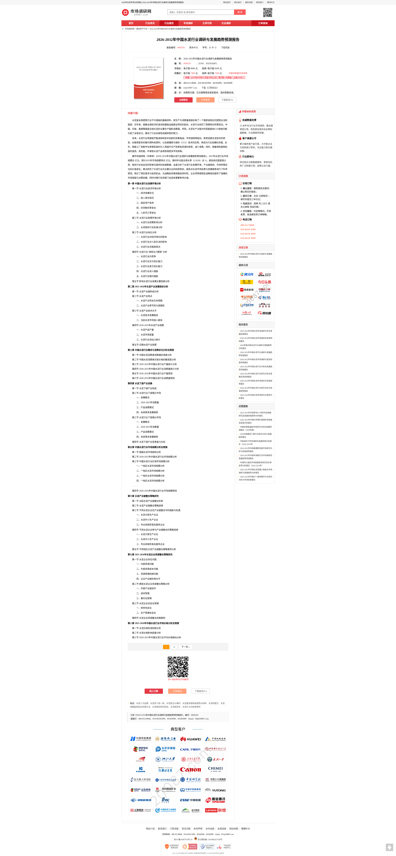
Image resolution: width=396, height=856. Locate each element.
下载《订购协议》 (210, 88)
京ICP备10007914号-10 (183, 840)
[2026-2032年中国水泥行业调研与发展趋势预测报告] (148, 78)
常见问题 (186, 829)
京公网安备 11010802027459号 (209, 840)
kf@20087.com (190, 88)
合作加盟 (210, 829)
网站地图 (233, 829)
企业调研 (226, 23)
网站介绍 (150, 829)
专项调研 (188, 23)
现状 (182, 169)
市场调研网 (129, 29)
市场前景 (201, 169)
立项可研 (207, 23)
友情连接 (221, 829)
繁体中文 (271, 2)
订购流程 (174, 829)
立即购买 (183, 100)
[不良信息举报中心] (224, 847)
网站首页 (227, 2)
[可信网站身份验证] (189, 847)
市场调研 (138, 156)
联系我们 (238, 2)
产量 (166, 373)
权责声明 (198, 829)
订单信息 (255, 199)
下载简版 (225, 47)
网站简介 (260, 2)
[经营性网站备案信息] (172, 847)
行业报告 (169, 23)
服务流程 (249, 2)
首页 (131, 23)
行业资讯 (150, 23)
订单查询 (263, 23)
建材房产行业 (141, 29)
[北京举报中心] (207, 847)
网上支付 (263, 203)
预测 (130, 173)
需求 (147, 173)
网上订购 (153, 691)
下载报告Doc (227, 100)
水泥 (190, 129)
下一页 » (185, 647)
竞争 (154, 256)
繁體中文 (245, 829)
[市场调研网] (136, 16)
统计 (224, 160)
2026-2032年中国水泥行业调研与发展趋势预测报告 (170, 29)
